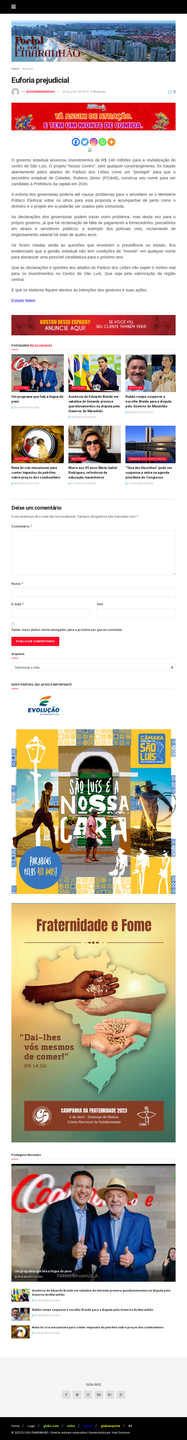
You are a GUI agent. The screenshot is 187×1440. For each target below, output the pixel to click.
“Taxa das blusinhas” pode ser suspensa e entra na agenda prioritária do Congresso (148, 472)
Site (100, 604)
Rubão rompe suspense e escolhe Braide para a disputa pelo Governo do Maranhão (148, 401)
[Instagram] (94, 142)
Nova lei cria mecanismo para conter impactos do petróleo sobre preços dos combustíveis (35, 472)
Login (31, 1426)
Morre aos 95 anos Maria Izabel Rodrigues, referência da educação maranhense (92, 472)
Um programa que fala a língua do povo (43, 1271)
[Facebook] (76, 142)
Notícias (28, 68)
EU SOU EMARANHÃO (35, 1432)
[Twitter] (85, 142)
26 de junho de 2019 (75, 91)
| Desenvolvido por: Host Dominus (108, 1432)
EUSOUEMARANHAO (40, 91)
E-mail (17, 604)
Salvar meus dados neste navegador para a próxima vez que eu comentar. (67, 630)
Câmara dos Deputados (147, 459)
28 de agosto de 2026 (26, 407)
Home (15, 68)
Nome (17, 583)
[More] (111, 142)
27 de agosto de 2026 (83, 483)
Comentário (22, 526)
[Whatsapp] (102, 142)
